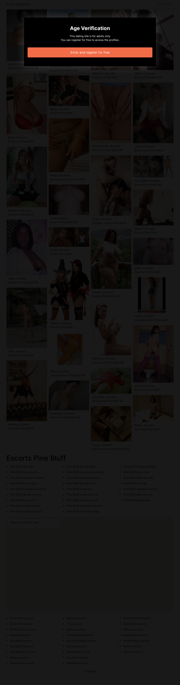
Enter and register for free (90, 52)
